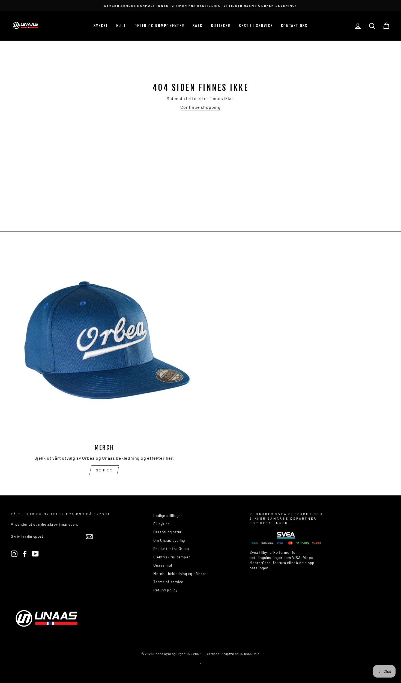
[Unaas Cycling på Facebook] (25, 553)
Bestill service (256, 25)
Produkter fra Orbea (171, 548)
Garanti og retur (167, 531)
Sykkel (101, 25)
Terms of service (168, 581)
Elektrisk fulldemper (171, 557)
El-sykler (161, 523)
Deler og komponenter (159, 25)
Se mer (104, 470)
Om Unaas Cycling (169, 540)
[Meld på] (89, 536)
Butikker (221, 25)
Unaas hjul (162, 565)
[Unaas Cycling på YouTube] (35, 553)
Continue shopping (200, 107)
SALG (198, 25)
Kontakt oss (294, 25)
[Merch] (104, 345)
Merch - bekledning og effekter (180, 573)
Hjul (121, 25)
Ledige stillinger (167, 515)
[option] (200, 5)
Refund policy (165, 590)
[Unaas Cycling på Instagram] (14, 553)
